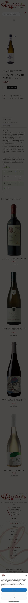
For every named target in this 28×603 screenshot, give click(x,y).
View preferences (14, 598)
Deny (14, 594)
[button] (26, 575)
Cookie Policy (11, 601)
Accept (14, 590)
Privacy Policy (16, 601)
